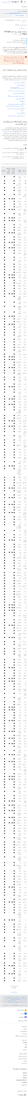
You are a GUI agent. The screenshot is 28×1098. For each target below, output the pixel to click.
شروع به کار (24, 1033)
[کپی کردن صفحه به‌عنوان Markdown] (15, 34)
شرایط (25, 1091)
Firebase (25, 1077)
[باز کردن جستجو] (9, 2)
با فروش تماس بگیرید (23, 1058)
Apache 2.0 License (15, 999)
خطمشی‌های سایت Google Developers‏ (15, 1001)
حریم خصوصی (20, 1091)
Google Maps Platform (10, 20)
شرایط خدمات (24, 1063)
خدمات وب (24, 1049)
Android (25, 1042)
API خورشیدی (20, 113)
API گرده (22, 101)
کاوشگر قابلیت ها (23, 1031)
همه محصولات (24, 1084)
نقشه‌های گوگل (21, 63)
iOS (26, 1044)
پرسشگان (25, 1028)
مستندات (24, 6)
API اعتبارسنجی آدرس (19, 82)
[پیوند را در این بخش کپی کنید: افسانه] (21, 145)
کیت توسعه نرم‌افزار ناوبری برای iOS (16, 96)
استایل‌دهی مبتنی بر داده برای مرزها (16, 90)
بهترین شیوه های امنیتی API (21, 1036)
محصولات (19, 20)
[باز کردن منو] (25, 2)
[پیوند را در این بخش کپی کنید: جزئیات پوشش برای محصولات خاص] (25, 72)
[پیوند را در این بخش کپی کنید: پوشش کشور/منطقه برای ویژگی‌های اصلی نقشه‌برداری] (13, 124)
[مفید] (18, 25)
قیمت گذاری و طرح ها (22, 1056)
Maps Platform (18, 2)
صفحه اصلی (24, 20)
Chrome (25, 1075)
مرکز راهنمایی (8, 60)
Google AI (24, 1082)
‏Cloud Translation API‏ (14, 13)
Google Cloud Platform (21, 1080)
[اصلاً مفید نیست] (16, 25)
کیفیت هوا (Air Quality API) (17, 88)
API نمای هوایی (20, 85)
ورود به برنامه (4, 1)
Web (26, 1047)
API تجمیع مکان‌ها (19, 98)
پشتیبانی (25, 1061)
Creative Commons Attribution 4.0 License (16, 998)
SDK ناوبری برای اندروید (18, 93)
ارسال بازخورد (22, 28)
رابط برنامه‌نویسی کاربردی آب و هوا (16, 115)
